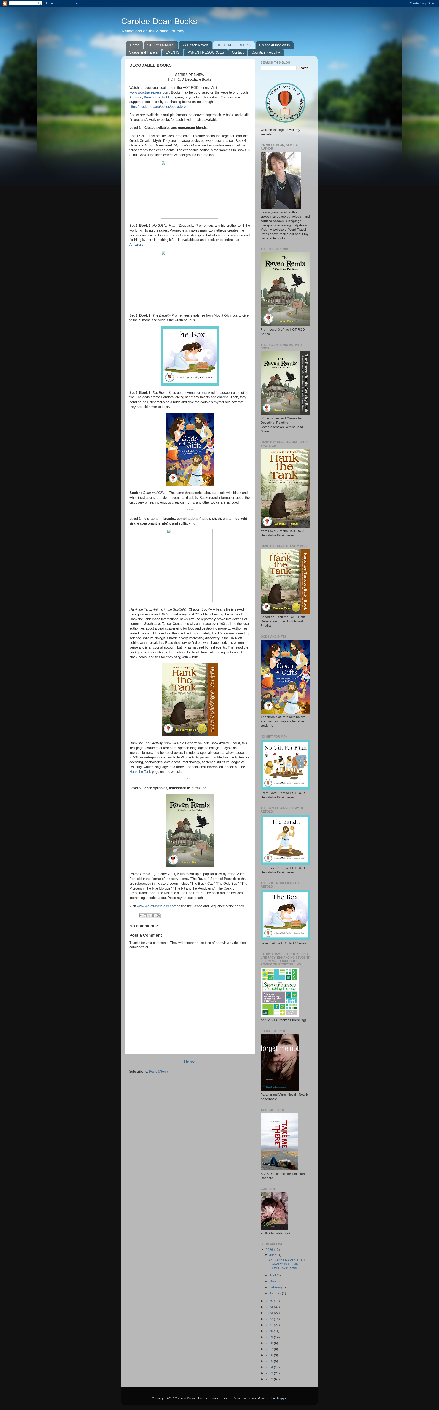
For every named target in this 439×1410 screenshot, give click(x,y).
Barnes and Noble (157, 97)
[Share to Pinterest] (158, 915)
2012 (270, 1379)
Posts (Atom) (158, 1071)
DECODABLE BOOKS (234, 45)
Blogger (281, 1398)
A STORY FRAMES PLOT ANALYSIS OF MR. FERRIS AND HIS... (287, 1264)
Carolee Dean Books (159, 21)
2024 (270, 1307)
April (273, 1275)
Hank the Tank (140, 772)
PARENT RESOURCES (205, 52)
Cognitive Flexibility (266, 52)
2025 (270, 1301)
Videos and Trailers (143, 52)
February (276, 1287)
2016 (270, 1355)
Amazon (135, 97)
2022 (270, 1319)
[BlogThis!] (145, 915)
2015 (270, 1361)
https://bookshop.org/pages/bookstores (158, 106)
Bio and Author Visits (274, 45)
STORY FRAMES (160, 45)
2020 (270, 1331)
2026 (270, 1249)
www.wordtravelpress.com (149, 92)
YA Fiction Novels (195, 45)
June (273, 1255)
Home (134, 45)
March (274, 1281)
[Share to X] (149, 915)
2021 (270, 1325)
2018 (270, 1343)
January (275, 1293)
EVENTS (172, 52)
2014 (270, 1367)
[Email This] (141, 915)
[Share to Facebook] (154, 915)
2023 (270, 1313)
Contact (238, 52)
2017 (270, 1349)
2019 (270, 1337)
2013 (270, 1373)
